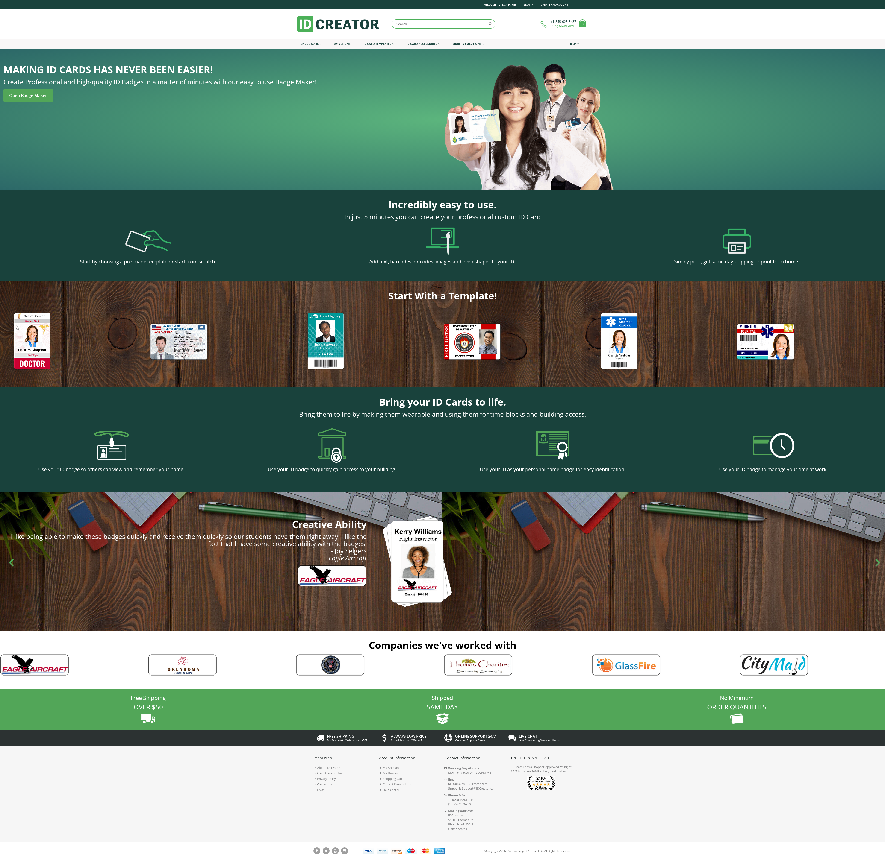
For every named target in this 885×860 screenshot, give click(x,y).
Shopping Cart (393, 779)
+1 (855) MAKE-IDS (460, 800)
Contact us (324, 784)
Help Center (391, 790)
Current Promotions (397, 784)
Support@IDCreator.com (479, 788)
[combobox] (443, 24)
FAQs (320, 790)
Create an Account (554, 4)
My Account (391, 768)
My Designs (391, 773)
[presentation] (9, 561)
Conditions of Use (329, 773)
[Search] (490, 24)
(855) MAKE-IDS (562, 26)
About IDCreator (328, 768)
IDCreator (517, 767)
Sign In (529, 4)
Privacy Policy (326, 779)
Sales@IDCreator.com (472, 784)
